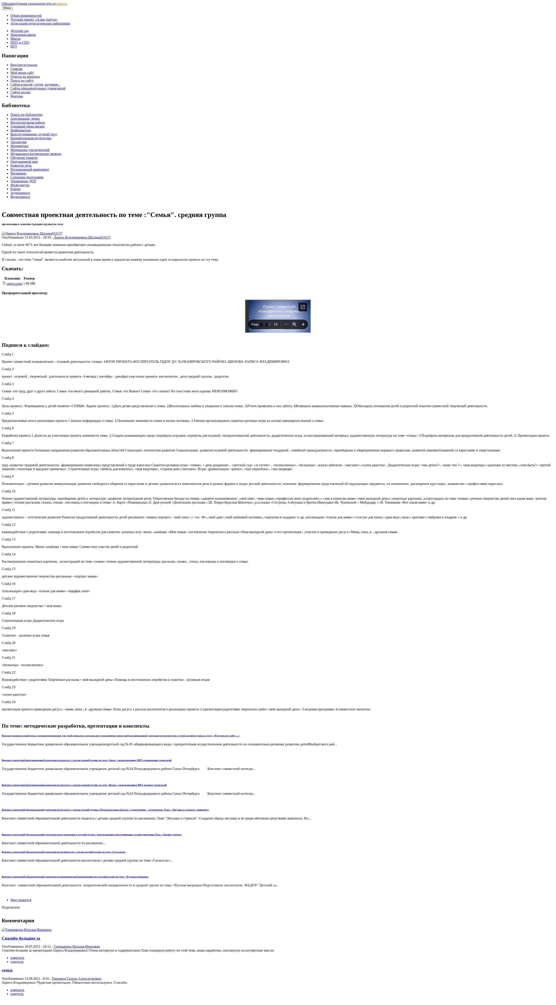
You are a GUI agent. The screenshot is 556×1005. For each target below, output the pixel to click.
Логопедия (18, 142)
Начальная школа (23, 34)
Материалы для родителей (30, 150)
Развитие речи (21, 165)
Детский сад (19, 31)
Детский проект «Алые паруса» (34, 19)
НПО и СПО (20, 42)
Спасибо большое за (21, 938)
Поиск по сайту (22, 80)
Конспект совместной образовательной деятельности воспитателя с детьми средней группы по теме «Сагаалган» (64, 852)
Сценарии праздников (26, 177)
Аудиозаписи (20, 193)
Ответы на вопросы (25, 76)
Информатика (20, 130)
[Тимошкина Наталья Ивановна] (26, 930)
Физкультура (19, 185)
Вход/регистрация (23, 65)
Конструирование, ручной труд (33, 134)
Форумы (16, 96)
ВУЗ (13, 46)
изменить (17, 958)
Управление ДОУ (23, 181)
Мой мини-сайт (22, 73)
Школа (15, 38)
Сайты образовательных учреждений (38, 88)
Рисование (18, 173)
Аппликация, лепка (25, 118)
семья (7, 970)
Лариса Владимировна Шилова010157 (82, 237)
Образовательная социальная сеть (34, 3)
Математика (19, 146)
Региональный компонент (29, 169)
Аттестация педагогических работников (40, 23)
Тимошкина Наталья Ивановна (77, 946)
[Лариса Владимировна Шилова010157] (32, 233)
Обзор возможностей (26, 15)
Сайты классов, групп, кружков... (35, 84)
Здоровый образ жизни (27, 126)
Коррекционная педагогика (30, 138)
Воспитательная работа (27, 122)
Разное (15, 189)
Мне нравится (20, 900)
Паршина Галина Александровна (76, 978)
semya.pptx (14, 283)
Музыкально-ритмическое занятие (35, 154)
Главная (16, 69)
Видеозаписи (20, 197)
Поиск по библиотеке (26, 114)
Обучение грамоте (24, 157)
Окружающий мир (24, 161)
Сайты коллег (20, 92)
